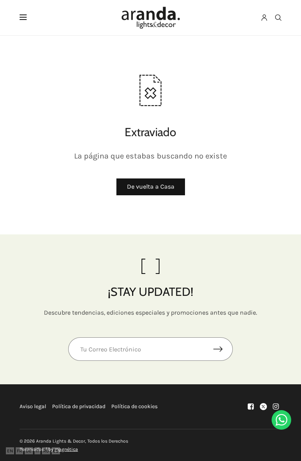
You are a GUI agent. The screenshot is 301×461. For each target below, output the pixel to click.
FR (19, 451)
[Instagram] (275, 406)
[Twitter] (263, 406)
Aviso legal (33, 406)
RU (46, 451)
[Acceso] (264, 18)
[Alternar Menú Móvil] (28, 17)
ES (56, 451)
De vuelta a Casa (150, 186)
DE (29, 451)
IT (37, 451)
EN (10, 451)
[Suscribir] (223, 349)
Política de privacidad (78, 406)
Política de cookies (134, 406)
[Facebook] (250, 406)
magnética (66, 449)
